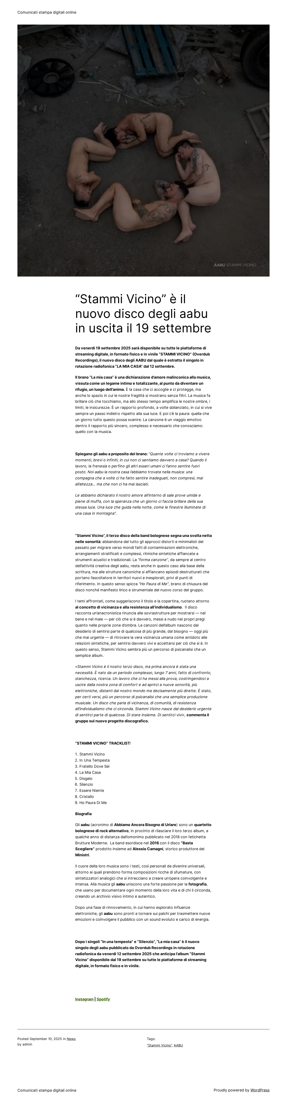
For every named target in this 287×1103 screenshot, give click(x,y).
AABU (178, 1045)
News (71, 1039)
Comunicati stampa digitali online (46, 12)
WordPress (260, 1090)
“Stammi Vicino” (159, 1045)
